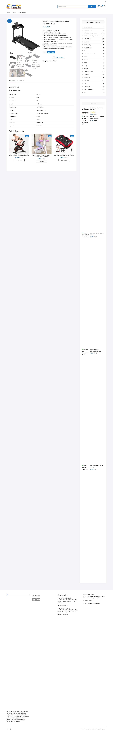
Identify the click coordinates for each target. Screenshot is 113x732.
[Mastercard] (34, 599)
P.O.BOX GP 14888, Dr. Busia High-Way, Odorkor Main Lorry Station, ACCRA (67, 610)
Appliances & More (88, 27)
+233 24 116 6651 (63, 614)
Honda (85, 51)
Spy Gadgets (87, 86)
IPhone (85, 65)
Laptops (86, 68)
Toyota (85, 92)
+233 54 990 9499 (63, 605)
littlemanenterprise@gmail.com (92, 603)
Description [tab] (12, 81)
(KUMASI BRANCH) (89, 594)
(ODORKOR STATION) (64, 608)
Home (9, 12)
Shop (14, 12)
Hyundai (86, 59)
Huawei (85, 56)
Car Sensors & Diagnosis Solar (91, 36)
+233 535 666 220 (88, 600)
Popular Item (87, 77)
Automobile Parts (88, 30)
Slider (85, 83)
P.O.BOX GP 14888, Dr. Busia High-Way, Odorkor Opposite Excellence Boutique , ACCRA (67, 601)
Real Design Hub (101, 729)
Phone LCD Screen (88, 71)
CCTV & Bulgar (87, 39)
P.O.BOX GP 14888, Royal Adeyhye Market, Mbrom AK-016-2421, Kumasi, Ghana (94, 597)
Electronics (86, 42)
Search (92, 6)
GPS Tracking (87, 45)
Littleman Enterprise (84, 729)
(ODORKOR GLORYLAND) (65, 598)
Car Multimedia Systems (90, 33)
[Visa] (38, 599)
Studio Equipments (88, 89)
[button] (37, 23)
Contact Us (22, 12)
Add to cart (51, 52)
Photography (87, 74)
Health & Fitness (52, 61)
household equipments (89, 54)
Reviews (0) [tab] (21, 81)
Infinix (85, 62)
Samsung (86, 80)
